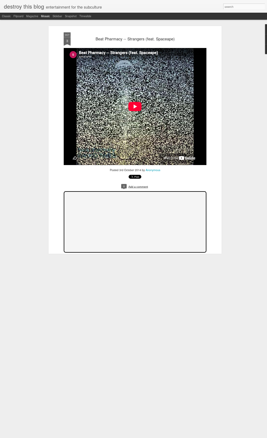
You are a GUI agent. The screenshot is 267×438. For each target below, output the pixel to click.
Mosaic (45, 16)
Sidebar (57, 16)
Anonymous (153, 170)
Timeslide (85, 16)
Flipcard (18, 16)
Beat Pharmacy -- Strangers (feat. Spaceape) (135, 39)
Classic (6, 16)
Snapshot (71, 16)
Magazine (32, 16)
